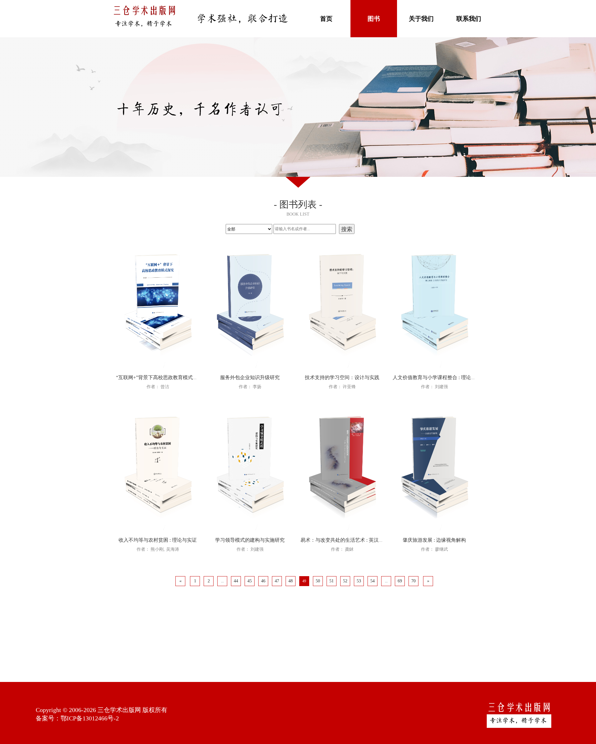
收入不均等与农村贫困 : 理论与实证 (158, 540)
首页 (326, 18)
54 (372, 581)
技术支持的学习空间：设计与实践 (342, 377)
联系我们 (468, 18)
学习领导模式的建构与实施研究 (250, 540)
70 (413, 581)
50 (318, 581)
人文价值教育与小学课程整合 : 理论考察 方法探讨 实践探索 (458, 377)
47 (277, 581)
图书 (374, 18)
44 (236, 581)
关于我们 (421, 18)
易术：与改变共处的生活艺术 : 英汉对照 (344, 540)
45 (249, 581)
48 (290, 581)
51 (331, 581)
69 (400, 581)
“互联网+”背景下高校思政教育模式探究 (159, 377)
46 (263, 581)
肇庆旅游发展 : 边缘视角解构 (434, 540)
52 (345, 581)
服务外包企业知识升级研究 (250, 377)
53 (359, 581)
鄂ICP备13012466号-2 (90, 718)
